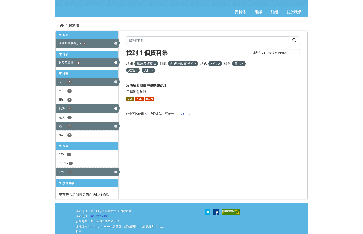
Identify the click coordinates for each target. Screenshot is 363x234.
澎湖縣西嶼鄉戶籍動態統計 (146, 85)
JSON (149, 99)
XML (139, 99)
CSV (130, 99)
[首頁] (62, 25)
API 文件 (180, 114)
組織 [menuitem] (258, 11)
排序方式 (258, 53)
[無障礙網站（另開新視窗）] (231, 211)
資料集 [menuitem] (240, 11)
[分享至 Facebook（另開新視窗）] (216, 211)
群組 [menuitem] (274, 11)
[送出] (294, 40)
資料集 (74, 25)
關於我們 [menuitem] (294, 11)
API (147, 114)
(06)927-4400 (99, 216)
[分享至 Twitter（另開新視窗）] (208, 211)
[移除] (155, 63)
